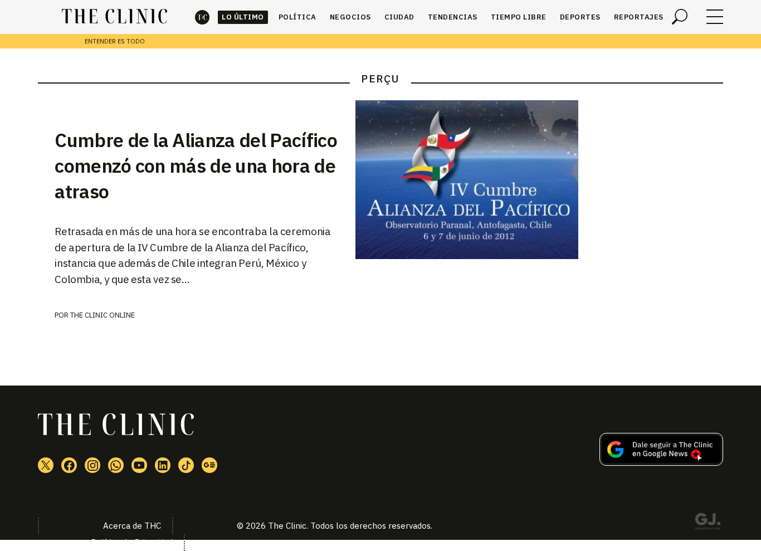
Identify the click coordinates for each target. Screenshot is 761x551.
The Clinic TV (139, 465)
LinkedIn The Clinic (162, 465)
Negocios (350, 17)
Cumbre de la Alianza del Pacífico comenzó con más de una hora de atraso (196, 165)
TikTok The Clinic (186, 465)
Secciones (714, 16)
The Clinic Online (102, 315)
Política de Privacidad (132, 542)
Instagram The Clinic (92, 465)
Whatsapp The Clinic (116, 465)
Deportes (580, 17)
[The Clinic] (114, 16)
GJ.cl (707, 523)
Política (297, 17)
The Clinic (202, 17)
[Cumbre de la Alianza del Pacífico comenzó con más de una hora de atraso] (539, 179)
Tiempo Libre (519, 17)
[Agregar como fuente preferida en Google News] (661, 462)
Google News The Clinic (209, 465)
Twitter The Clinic (45, 465)
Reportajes (639, 17)
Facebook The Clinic (69, 465)
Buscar (679, 17)
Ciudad (399, 17)
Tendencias (452, 17)
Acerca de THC (132, 525)
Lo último (243, 17)
